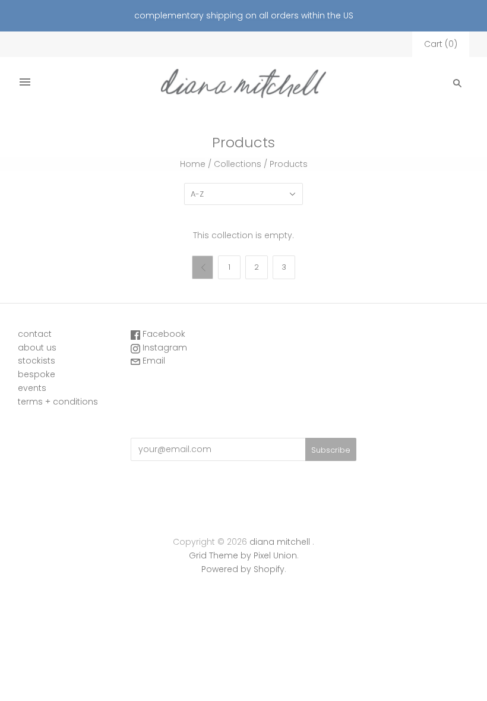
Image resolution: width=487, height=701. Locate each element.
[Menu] (25, 83)
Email (152, 361)
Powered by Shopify (242, 569)
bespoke (36, 374)
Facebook (162, 334)
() (440, 44)
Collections (237, 164)
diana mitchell (279, 542)
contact (35, 334)
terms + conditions (58, 402)
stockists (36, 361)
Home (192, 164)
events (32, 388)
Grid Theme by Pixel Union (243, 555)
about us (37, 347)
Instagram (163, 347)
